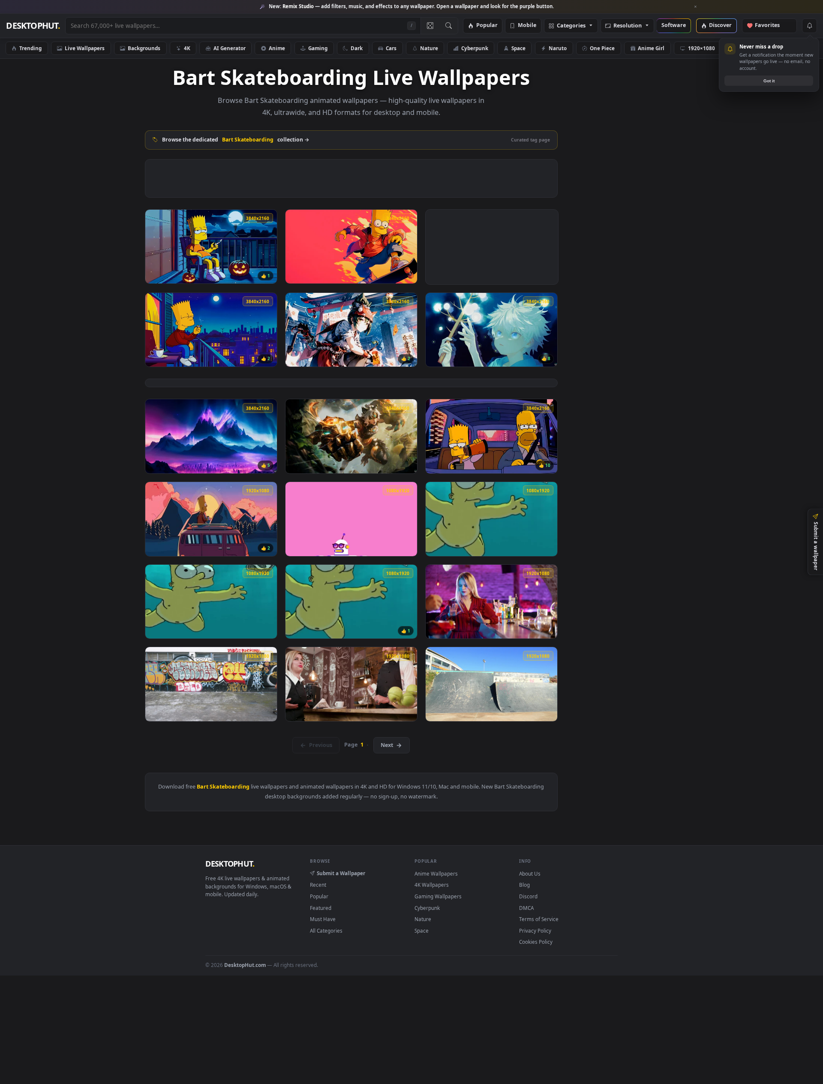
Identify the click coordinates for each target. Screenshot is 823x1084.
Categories (571, 26)
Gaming (317, 48)
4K (187, 48)
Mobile (527, 25)
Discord (528, 896)
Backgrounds (144, 48)
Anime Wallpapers (436, 873)
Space (518, 48)
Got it (769, 80)
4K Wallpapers (432, 884)
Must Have (323, 918)
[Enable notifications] (809, 25)
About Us (530, 873)
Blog (524, 884)
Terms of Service (539, 918)
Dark (357, 48)
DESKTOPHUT (229, 863)
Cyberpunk (474, 48)
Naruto (558, 48)
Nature (429, 48)
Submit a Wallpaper (341, 873)
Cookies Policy (536, 941)
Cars (391, 48)
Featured (320, 907)
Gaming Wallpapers (438, 896)
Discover (720, 25)
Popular (487, 25)
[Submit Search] (448, 26)
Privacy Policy (535, 930)
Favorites (771, 25)
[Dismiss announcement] (695, 7)
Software (673, 25)
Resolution (627, 26)
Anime (277, 48)
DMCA (526, 907)
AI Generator (229, 48)
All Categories (326, 930)
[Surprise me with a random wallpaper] (430, 26)
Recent (318, 884)
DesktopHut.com (245, 964)
